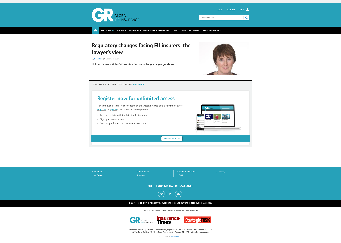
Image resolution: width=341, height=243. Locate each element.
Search (246, 18)
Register (231, 10)
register (101, 109)
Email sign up (178, 193)
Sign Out (142, 203)
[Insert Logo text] (115, 21)
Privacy (222, 171)
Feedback (195, 203)
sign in (113, 109)
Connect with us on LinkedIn (170, 193)
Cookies (142, 175)
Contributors (181, 203)
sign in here (139, 84)
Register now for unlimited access (136, 98)
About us (98, 171)
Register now (172, 138)
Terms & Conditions (187, 171)
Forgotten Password (160, 203)
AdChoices (98, 175)
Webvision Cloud (176, 237)
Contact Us (144, 171)
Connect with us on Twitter (161, 193)
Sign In (241, 10)
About (221, 10)
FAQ (181, 175)
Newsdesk (98, 59)
